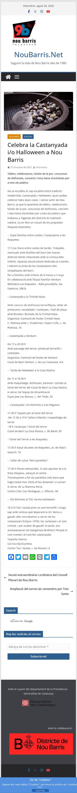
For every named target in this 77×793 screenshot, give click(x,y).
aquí (39, 786)
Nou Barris (14, 136)
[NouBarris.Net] (8, 77)
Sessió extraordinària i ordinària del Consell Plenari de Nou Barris (37, 577)
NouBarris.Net (38, 54)
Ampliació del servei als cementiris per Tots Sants (39, 591)
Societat (28, 136)
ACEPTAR (40, 791)
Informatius (41, 167)
